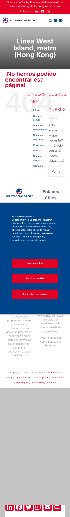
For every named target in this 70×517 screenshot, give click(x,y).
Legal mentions (22, 377)
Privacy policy (23, 382)
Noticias (37, 150)
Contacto (38, 165)
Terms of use (57, 377)
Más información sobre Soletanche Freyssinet (51, 341)
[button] (63, 21)
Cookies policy (40, 377)
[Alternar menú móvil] (55, 20)
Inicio (36, 110)
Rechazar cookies (35, 278)
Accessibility (38, 382)
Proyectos (38, 145)
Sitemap (51, 382)
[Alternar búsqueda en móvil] (50, 20)
